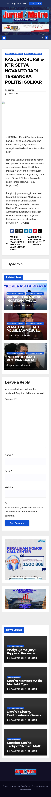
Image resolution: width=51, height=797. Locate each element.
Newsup (42, 786)
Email (8, 471)
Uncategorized (14, 677)
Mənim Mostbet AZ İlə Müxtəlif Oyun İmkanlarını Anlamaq (24, 684)
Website (9, 487)
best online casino (15, 646)
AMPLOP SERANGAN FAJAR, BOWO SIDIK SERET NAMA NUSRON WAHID (18, 243)
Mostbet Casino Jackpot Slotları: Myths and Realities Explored (25, 746)
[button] (42, 37)
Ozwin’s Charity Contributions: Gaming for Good (25, 715)
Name (9, 455)
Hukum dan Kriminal (14, 54)
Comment (11, 399)
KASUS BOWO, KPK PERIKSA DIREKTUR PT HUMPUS (34, 241)
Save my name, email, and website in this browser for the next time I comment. (24, 511)
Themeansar (25, 790)
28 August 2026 (17, 658)
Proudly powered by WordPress (16, 786)
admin (11, 90)
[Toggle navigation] (24, 38)
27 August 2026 (17, 689)
